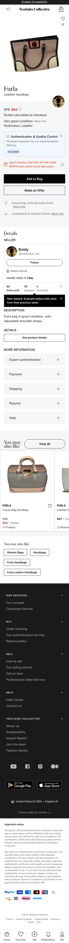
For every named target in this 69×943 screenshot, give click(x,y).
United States (41, 919)
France (9, 919)
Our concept (15, 602)
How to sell (14, 661)
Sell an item (14, 673)
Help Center (14, 699)
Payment (15, 374)
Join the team (16, 744)
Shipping (15, 388)
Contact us (14, 705)
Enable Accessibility (34, 2)
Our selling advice (19, 667)
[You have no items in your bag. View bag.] (61, 9)
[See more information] (62, 164)
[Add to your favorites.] (50, 506)
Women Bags (15, 552)
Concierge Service (19, 608)
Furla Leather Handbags (22, 572)
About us (12, 726)
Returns (15, 403)
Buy (9, 621)
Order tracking (16, 628)
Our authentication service (25, 635)
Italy (39, 922)
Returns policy (16, 641)
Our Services (16, 595)
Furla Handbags (17, 562)
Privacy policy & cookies (33, 812)
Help (12, 417)
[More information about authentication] (61, 135)
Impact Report (16, 738)
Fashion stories (17, 750)
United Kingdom (24, 919)
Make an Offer (35, 190)
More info (40, 121)
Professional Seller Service (25, 679)
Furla (11, 89)
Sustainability (16, 732)
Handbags (39, 552)
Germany (55, 919)
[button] (61, 9)
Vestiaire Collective (23, 719)
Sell (9, 654)
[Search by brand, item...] (8, 9)
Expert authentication (25, 359)
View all (44, 444)
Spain (31, 922)
